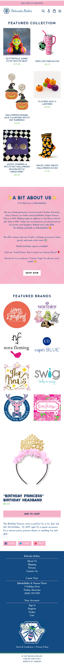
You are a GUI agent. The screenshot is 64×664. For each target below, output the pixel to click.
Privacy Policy (42, 647)
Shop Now (32, 273)
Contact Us (32, 571)
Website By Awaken (32, 662)
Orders (32, 612)
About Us (32, 561)
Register (32, 609)
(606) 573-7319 (32, 593)
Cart (32, 615)
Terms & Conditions (25, 647)
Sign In (32, 605)
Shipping (32, 565)
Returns (32, 568)
